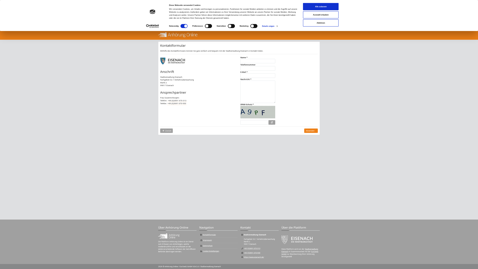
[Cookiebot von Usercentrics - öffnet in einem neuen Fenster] (152, 26)
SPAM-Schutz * (247, 104)
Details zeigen (268, 26)
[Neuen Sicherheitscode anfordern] (272, 122)
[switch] (208, 26)
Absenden (310, 130)
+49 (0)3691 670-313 (177, 100)
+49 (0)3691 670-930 (177, 103)
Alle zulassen (321, 6)
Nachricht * (245, 79)
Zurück (168, 130)
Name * (243, 57)
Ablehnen (321, 23)
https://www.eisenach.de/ (254, 257)
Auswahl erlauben (321, 15)
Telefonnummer (248, 64)
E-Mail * (244, 72)
